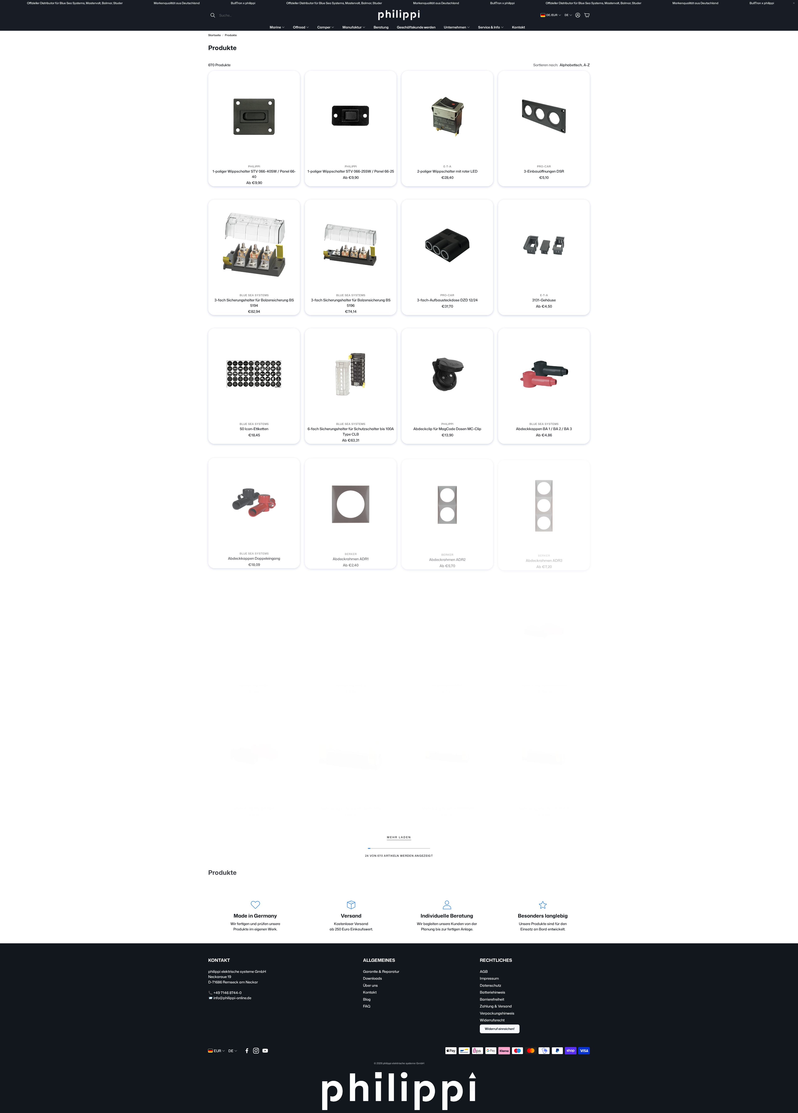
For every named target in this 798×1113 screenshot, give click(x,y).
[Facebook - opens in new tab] (247, 1051)
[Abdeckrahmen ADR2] (447, 503)
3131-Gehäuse (544, 299)
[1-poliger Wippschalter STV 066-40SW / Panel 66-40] (254, 116)
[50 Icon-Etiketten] (254, 374)
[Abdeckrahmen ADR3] (544, 503)
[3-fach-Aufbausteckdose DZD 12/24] (447, 245)
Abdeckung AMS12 (254, 681)
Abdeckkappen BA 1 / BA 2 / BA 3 (544, 428)
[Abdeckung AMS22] (350, 626)
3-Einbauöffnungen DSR (544, 171)
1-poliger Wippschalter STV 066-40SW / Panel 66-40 (254, 174)
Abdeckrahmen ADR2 (447, 557)
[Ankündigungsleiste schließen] (794, 3)
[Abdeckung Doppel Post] (254, 749)
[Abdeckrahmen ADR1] (350, 503)
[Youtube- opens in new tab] (265, 1051)
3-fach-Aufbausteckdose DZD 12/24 (447, 299)
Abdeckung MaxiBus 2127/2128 (544, 804)
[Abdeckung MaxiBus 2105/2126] (447, 749)
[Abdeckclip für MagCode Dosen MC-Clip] (447, 374)
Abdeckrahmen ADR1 (351, 557)
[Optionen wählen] (294, 156)
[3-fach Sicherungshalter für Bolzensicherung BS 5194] (254, 245)
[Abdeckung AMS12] (254, 626)
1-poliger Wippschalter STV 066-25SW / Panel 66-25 (351, 171)
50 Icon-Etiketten (254, 428)
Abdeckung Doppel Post (254, 804)
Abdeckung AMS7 (447, 681)
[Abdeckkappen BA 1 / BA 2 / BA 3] (544, 374)
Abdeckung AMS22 (351, 681)
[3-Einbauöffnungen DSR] (544, 116)
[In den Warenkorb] (584, 156)
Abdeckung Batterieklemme (544, 681)
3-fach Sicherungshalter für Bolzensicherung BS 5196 (350, 302)
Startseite (214, 35)
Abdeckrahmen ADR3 (544, 557)
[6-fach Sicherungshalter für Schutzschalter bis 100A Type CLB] (350, 374)
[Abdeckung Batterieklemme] (544, 626)
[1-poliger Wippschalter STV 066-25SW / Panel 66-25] (350, 116)
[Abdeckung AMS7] (447, 626)
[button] (237, 15)
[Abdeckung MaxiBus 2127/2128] (544, 749)
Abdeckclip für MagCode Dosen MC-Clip (447, 428)
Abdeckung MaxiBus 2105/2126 (447, 804)
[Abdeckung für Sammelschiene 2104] (350, 749)
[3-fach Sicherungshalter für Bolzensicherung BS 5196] (350, 245)
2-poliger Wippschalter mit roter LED (447, 171)
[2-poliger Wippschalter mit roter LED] (447, 116)
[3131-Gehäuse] (544, 245)
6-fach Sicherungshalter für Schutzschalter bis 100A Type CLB (351, 431)
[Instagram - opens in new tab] (256, 1051)
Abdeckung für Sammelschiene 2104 (350, 804)
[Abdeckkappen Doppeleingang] (254, 503)
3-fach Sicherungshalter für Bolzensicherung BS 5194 (254, 302)
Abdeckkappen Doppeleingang (254, 557)
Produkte (231, 35)
